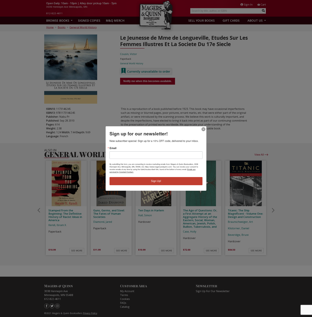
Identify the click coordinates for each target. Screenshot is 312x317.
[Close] (203, 129)
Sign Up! (156, 181)
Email (113, 148)
